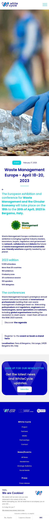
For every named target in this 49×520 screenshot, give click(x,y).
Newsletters (24, 462)
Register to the (24, 337)
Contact (24, 444)
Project (24, 427)
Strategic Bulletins (24, 466)
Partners (24, 431)
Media (24, 436)
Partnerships (24, 440)
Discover (16, 322)
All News (24, 457)
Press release (24, 483)
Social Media (25, 470)
